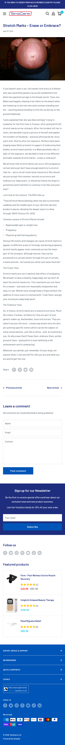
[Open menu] (4, 14)
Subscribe (32, 526)
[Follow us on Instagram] (17, 552)
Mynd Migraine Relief (31, 621)
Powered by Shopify (11, 738)
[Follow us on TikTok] (34, 552)
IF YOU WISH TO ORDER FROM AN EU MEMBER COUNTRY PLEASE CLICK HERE (32, 4)
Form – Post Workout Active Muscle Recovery (38, 577)
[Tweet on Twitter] (25, 369)
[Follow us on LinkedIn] (39, 552)
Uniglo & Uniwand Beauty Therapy (37, 600)
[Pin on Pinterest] (20, 369)
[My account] (53, 13)
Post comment (18, 470)
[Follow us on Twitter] (11, 552)
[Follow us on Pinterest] (22, 552)
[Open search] (47, 13)
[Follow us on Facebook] (5, 552)
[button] (29, 584)
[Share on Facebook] (14, 369)
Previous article (14, 387)
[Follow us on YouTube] (28, 552)
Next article (53, 387)
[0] (59, 13)
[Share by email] (31, 369)
